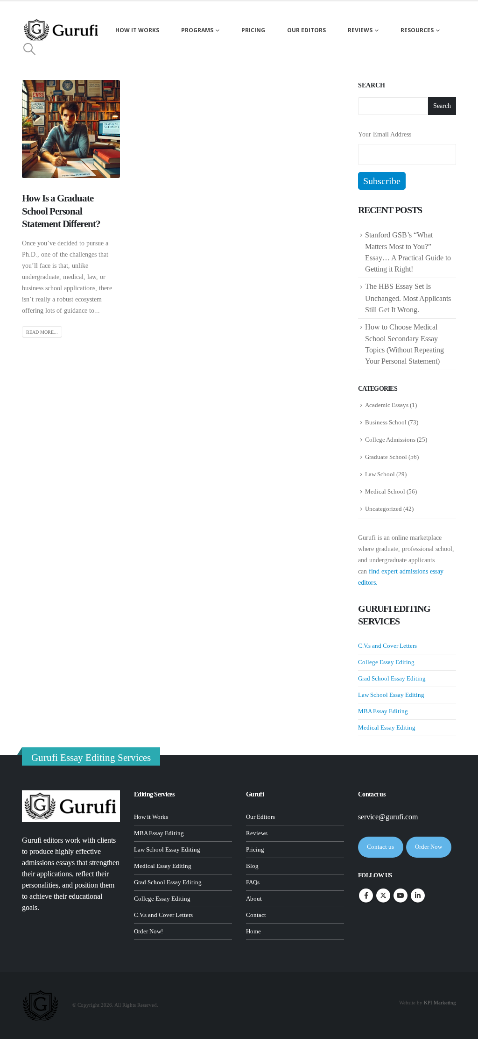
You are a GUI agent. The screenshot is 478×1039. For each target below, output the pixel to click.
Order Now (428, 846)
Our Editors (306, 30)
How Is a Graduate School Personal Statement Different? (61, 211)
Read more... (42, 332)
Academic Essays (386, 404)
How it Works (151, 817)
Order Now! (148, 931)
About (254, 899)
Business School (386, 422)
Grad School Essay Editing (392, 678)
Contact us (380, 846)
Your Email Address (384, 134)
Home (253, 931)
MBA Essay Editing (383, 711)
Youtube (401, 896)
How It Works (137, 30)
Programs (197, 30)
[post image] (71, 129)
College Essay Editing (386, 662)
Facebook (366, 896)
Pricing (253, 30)
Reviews (360, 30)
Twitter (383, 896)
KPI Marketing (440, 1002)
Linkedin (418, 896)
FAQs (253, 882)
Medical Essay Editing (386, 727)
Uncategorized (383, 508)
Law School (380, 474)
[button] (29, 49)
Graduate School (386, 456)
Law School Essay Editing (391, 694)
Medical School (385, 491)
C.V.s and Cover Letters (387, 645)
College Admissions (390, 439)
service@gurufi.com (388, 817)
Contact (256, 915)
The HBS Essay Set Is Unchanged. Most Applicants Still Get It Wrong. (408, 297)
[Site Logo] (61, 30)
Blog (252, 866)
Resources (417, 30)
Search (371, 85)
